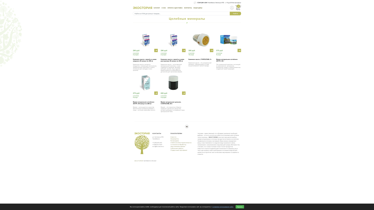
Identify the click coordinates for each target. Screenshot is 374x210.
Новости (173, 137)
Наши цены (197, 8)
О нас (164, 8)
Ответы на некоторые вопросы (180, 142)
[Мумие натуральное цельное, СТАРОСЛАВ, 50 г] (173, 82)
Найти (235, 13)
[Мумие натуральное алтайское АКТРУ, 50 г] (228, 40)
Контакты (188, 8)
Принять (240, 207)
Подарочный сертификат (178, 150)
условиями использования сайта (222, 207)
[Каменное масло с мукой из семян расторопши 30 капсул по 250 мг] (173, 40)
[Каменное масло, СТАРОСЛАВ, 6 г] (200, 40)
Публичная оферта (176, 148)
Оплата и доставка (175, 8)
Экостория (138, 161)
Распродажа (174, 141)
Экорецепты (174, 139)
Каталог (157, 8)
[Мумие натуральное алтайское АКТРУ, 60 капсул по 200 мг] (145, 82)
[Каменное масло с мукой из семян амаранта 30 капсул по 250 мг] (145, 40)
